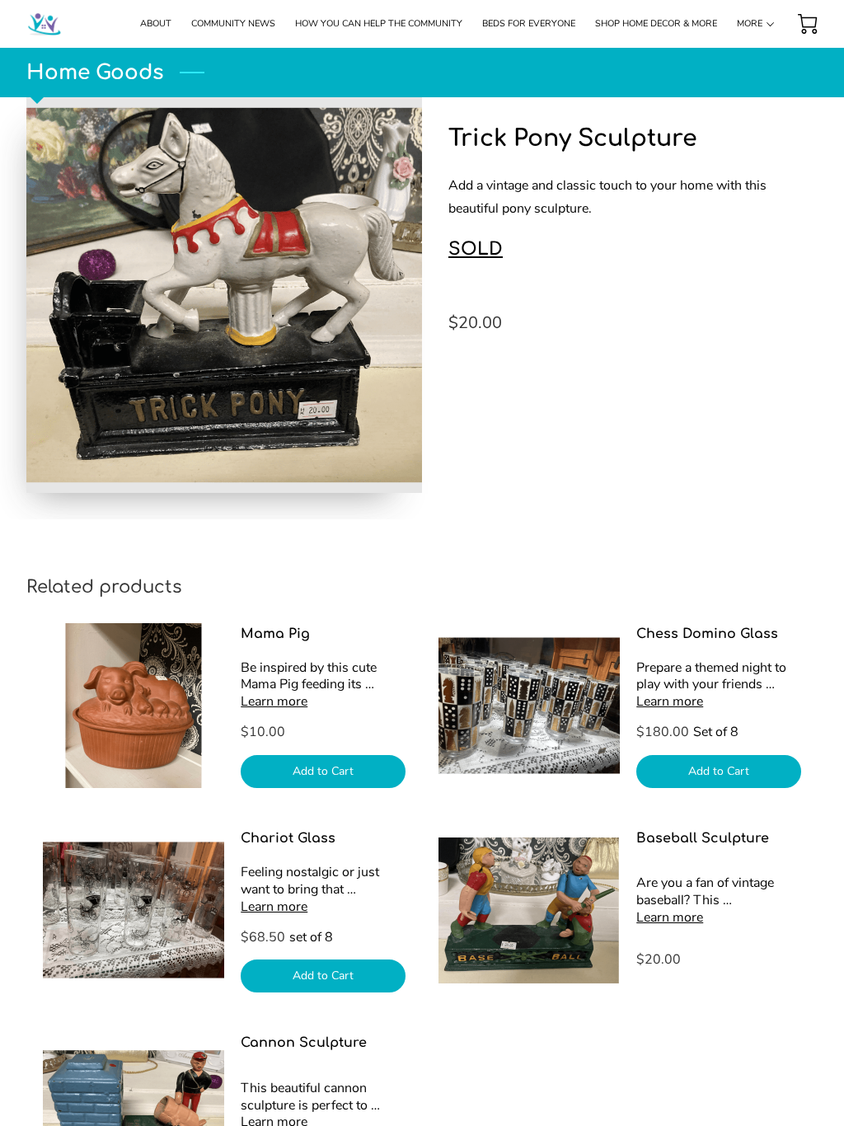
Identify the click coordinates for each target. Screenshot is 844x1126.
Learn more (274, 701)
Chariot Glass (288, 838)
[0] (808, 24)
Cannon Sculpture (304, 1042)
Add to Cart (323, 771)
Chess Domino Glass (707, 633)
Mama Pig (275, 633)
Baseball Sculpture (702, 838)
